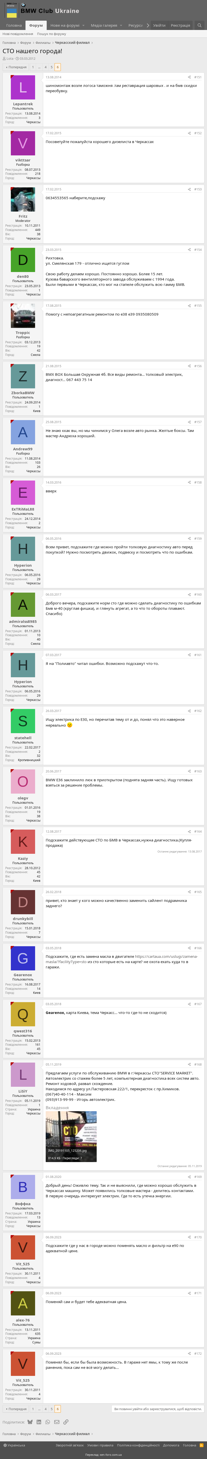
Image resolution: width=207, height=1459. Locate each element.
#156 (198, 366)
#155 (198, 305)
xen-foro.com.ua (111, 1454)
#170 (198, 1237)
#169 (198, 1177)
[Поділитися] (189, 77)
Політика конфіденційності (138, 1445)
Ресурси (135, 25)
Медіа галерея (104, 25)
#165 (198, 892)
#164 (198, 831)
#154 (198, 250)
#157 (198, 422)
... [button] (39, 67)
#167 (198, 1004)
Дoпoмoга (171, 1445)
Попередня (18, 67)
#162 (198, 711)
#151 (198, 77)
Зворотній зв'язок (70, 1445)
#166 (198, 948)
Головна (14, 25)
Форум (36, 25)
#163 (198, 771)
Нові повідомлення (18, 33)
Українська (16, 1445)
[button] (83, 25)
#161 (198, 655)
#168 (198, 1064)
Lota (10, 58)
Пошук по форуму (51, 33)
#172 (198, 1353)
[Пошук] (199, 25)
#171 (198, 1293)
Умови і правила (100, 1445)
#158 (198, 482)
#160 (198, 594)
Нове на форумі (65, 25)
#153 (198, 189)
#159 (198, 538)
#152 (198, 133)
